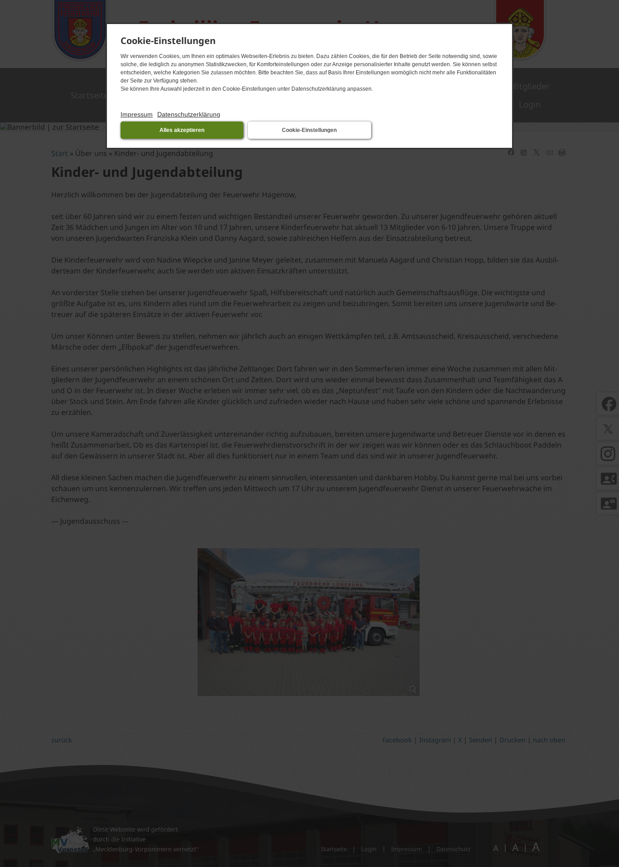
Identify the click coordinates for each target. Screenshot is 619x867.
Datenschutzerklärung (188, 114)
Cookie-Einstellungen (309, 130)
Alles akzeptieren (182, 130)
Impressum (137, 114)
